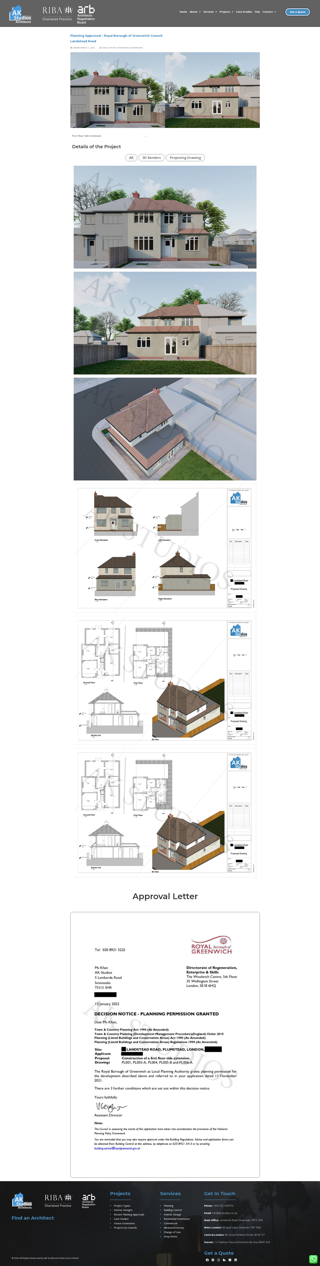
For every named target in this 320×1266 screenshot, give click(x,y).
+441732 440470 (223, 1205)
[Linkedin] (235, 1260)
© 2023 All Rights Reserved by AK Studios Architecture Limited (45, 1258)
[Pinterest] (213, 1260)
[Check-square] (230, 1260)
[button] (195, 11)
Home (183, 11)
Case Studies (244, 11)
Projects (225, 11)
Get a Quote (219, 1253)
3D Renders (151, 157)
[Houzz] (224, 1260)
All (131, 157)
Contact (267, 11)
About (194, 11)
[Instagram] (218, 1260)
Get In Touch (219, 1193)
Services (208, 11)
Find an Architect (33, 1218)
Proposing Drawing (185, 157)
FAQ (257, 11)
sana (75, 47)
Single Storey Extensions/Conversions (122, 47)
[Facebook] (207, 1260)
